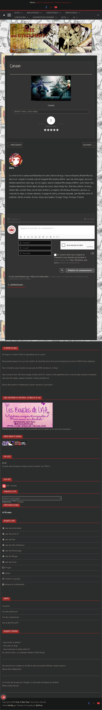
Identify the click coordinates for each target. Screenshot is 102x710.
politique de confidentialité (69, 263)
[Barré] (32, 236)
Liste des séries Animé (13, 528)
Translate (20, 502)
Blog (63, 17)
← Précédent (15, 144)
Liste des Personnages (13, 551)
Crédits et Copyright (12, 579)
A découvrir (20, 17)
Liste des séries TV (11, 534)
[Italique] (24, 236)
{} (54, 237)
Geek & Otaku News (61, 260)
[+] (57, 237)
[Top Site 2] (3, 463)
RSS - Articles (11, 486)
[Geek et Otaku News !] (4, 15)
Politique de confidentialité (14, 585)
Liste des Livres (10, 562)
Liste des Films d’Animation (14, 545)
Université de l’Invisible (43, 17)
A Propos (7, 568)
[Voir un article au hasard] (98, 15)
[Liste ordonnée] (36, 236)
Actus (17, 13)
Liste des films (10, 540)
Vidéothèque (52, 13)
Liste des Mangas (11, 556)
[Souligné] (28, 236)
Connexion (90, 219)
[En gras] (21, 236)
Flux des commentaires (10, 617)
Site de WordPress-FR (10, 623)
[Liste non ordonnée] (39, 236)
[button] (21, 13)
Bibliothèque (33, 13)
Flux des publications (9, 612)
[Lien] (50, 236)
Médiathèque (71, 13)
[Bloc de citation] (43, 236)
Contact (7, 573)
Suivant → (88, 144)
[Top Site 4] (6, 463)
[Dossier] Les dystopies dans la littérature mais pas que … (54, 3)
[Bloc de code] (47, 236)
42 (74, 17)
